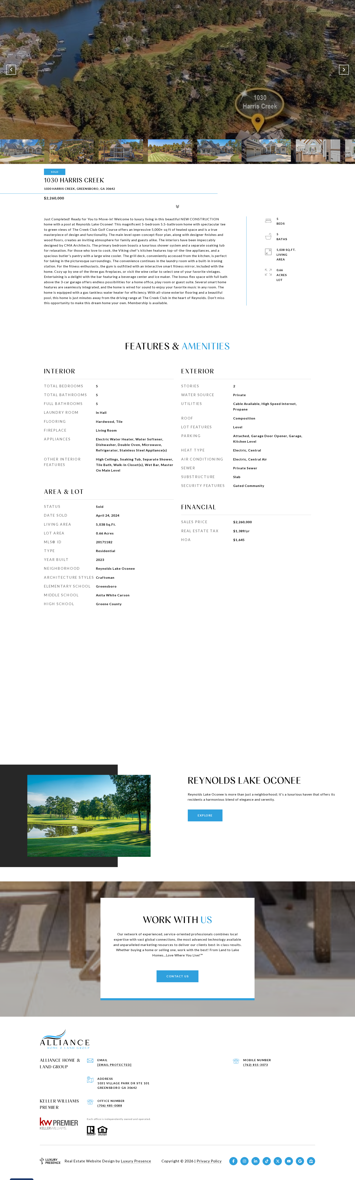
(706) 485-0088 (109, 1105)
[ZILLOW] (311, 1161)
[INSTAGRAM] (244, 1161)
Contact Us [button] (177, 976)
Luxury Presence (136, 1161)
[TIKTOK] (267, 1161)
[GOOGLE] (300, 1161)
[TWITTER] (278, 1161)
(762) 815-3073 (255, 1064)
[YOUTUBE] (289, 1161)
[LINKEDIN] (255, 1161)
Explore (205, 815)
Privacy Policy (209, 1161)
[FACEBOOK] (233, 1161)
